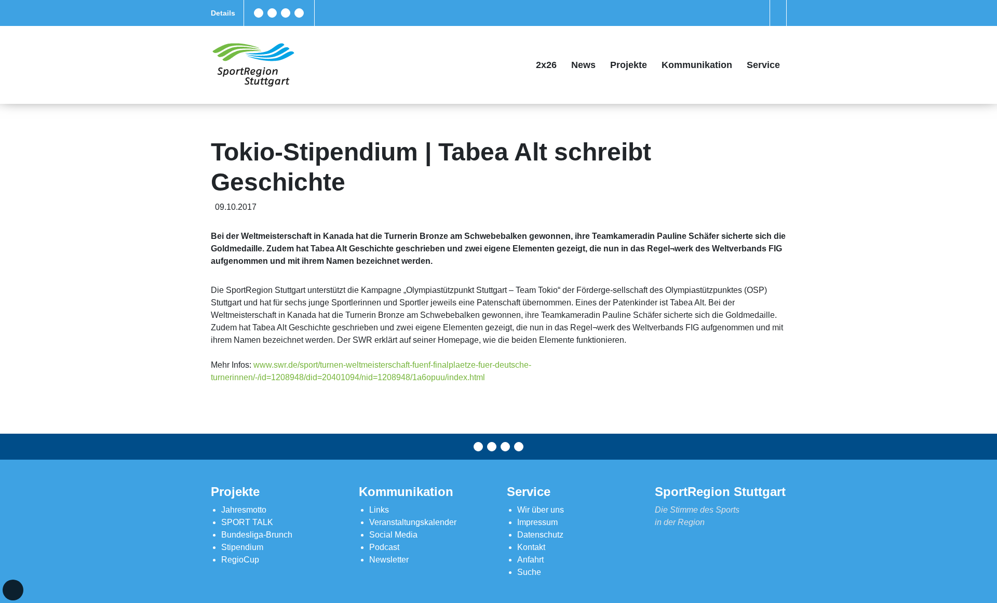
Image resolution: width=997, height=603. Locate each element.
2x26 (546, 65)
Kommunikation (697, 65)
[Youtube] (299, 13)
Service (763, 65)
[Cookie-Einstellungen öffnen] (13, 590)
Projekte (628, 65)
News (583, 65)
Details (223, 13)
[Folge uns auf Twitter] (272, 13)
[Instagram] (285, 13)
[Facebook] (258, 13)
